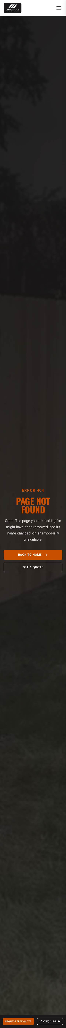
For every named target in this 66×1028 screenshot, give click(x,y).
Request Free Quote (18, 1021)
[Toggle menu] (58, 8)
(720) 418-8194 (52, 1021)
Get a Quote (33, 567)
